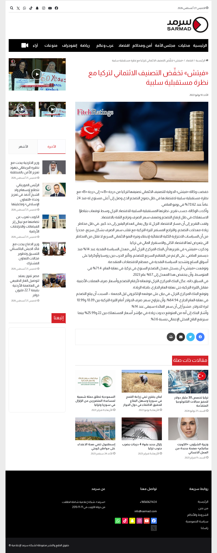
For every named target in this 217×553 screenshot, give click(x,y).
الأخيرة (51, 146)
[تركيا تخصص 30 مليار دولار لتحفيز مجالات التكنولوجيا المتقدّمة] (188, 382)
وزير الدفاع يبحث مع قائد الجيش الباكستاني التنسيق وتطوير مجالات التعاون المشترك (24, 253)
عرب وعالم (105, 45)
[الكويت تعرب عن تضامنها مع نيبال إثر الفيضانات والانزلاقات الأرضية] (54, 221)
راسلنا (204, 528)
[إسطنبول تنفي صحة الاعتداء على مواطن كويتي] (95, 428)
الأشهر (23, 146)
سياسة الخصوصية (197, 521)
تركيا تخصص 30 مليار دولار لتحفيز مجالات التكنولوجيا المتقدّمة (191, 401)
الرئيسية (200, 45)
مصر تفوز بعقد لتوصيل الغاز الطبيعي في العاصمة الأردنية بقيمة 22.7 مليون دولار (24, 285)
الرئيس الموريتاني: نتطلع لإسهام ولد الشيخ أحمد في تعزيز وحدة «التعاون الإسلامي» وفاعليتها (25, 194)
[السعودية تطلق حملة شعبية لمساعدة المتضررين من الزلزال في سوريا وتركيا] (95, 381)
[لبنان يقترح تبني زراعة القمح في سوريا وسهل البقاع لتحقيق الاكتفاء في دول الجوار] (142, 381)
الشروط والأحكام (197, 514)
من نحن (203, 508)
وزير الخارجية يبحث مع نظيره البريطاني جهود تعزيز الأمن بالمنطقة (24, 167)
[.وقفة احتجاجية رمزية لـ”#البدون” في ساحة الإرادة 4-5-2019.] (37, 74)
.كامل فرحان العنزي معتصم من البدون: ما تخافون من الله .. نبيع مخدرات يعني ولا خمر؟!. (22, 130)
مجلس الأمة (165, 45)
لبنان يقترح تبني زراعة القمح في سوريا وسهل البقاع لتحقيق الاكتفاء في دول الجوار (142, 400)
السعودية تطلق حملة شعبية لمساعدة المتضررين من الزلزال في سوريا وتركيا (95, 400)
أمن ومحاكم (142, 45)
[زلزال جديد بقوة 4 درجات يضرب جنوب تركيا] (142, 428)
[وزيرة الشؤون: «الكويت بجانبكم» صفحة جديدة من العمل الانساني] (188, 428)
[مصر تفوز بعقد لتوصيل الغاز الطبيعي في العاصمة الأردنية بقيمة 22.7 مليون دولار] (54, 280)
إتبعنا (59, 317)
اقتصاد (123, 45)
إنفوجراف (69, 45)
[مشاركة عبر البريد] (181, 337)
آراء (35, 45)
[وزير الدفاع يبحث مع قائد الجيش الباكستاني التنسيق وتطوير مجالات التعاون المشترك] (54, 249)
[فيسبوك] (200, 337)
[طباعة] (171, 337)
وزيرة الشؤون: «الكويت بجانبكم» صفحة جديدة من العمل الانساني (191, 448)
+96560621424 (148, 501)
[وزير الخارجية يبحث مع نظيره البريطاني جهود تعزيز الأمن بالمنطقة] (54, 167)
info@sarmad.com (146, 511)
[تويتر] (190, 337)
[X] (18, 8)
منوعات (51, 45)
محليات (184, 45)
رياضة (85, 45)
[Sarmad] (188, 25)
